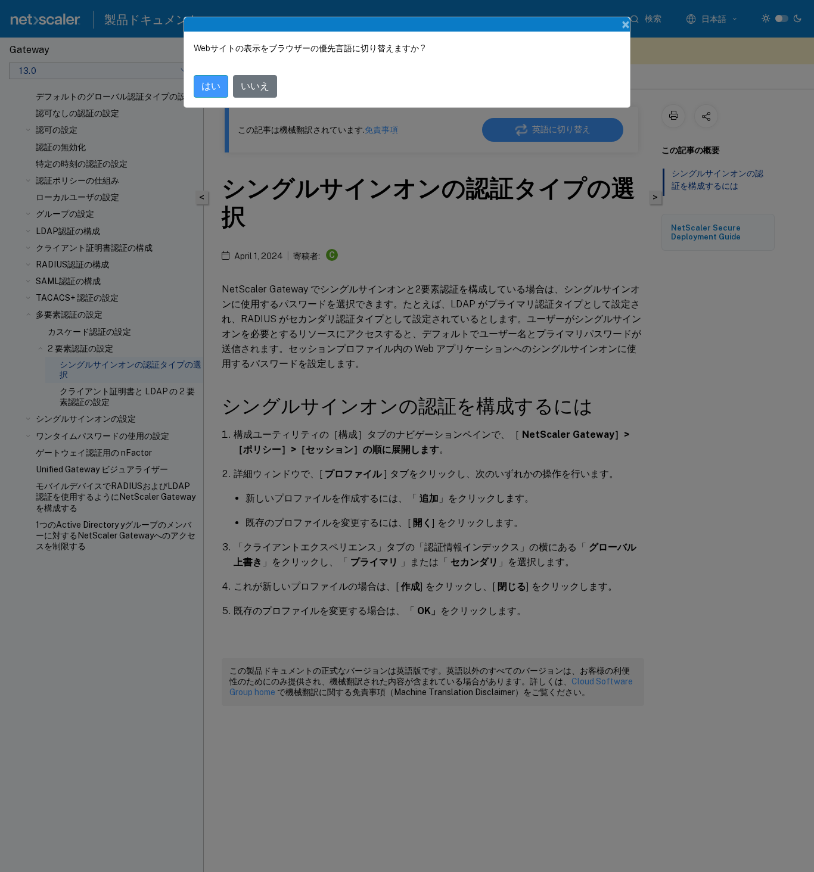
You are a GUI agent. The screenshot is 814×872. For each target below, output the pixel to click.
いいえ (255, 86)
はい (210, 86)
